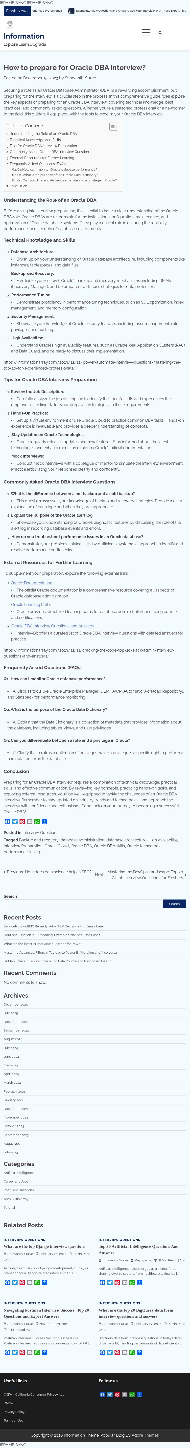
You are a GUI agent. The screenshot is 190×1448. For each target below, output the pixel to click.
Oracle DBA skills (109, 846)
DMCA (8, 1403)
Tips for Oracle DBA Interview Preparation (43, 146)
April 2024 (11, 1074)
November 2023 (16, 1117)
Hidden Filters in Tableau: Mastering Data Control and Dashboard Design (58, 961)
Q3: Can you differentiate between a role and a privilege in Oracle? (67, 180)
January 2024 (14, 1100)
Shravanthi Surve (80, 78)
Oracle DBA (81, 846)
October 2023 (14, 1126)
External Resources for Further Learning (42, 158)
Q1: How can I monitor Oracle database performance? (57, 169)
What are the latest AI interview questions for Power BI (44, 944)
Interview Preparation (23, 846)
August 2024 (13, 1039)
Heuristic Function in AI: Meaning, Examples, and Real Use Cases (52, 935)
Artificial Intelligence (19, 1173)
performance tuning (22, 852)
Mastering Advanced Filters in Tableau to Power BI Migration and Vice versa (60, 952)
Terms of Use (13, 1420)
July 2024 (11, 1048)
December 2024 (16, 1022)
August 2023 (13, 1143)
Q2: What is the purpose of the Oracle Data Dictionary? (57, 175)
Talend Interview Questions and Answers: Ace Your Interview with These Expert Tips (95, 10)
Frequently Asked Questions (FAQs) (38, 164)
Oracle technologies (145, 846)
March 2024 (12, 1082)
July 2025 (11, 1013)
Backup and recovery (39, 840)
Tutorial (9, 1207)
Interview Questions (40, 832)
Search (10, 896)
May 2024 (11, 1065)
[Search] (160, 33)
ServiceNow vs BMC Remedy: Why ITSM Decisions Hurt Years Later (54, 926)
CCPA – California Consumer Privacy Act (34, 1394)
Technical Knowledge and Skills (35, 140)
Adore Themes (145, 1435)
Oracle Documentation (31, 583)
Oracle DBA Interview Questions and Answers (52, 626)
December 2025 (16, 1004)
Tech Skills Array (16, 1199)
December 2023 (16, 1109)
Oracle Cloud (57, 846)
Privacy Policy (14, 1412)
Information (24, 36)
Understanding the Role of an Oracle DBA (43, 134)
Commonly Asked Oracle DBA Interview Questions (50, 152)
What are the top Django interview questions (44, 1246)
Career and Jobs (16, 1181)
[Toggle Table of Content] (111, 126)
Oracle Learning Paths (31, 604)
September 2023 (16, 1135)
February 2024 (14, 1091)
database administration (82, 840)
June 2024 (11, 1056)
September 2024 (16, 1030)
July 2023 (11, 1152)
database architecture (126, 840)
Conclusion (18, 186)
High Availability (162, 840)
